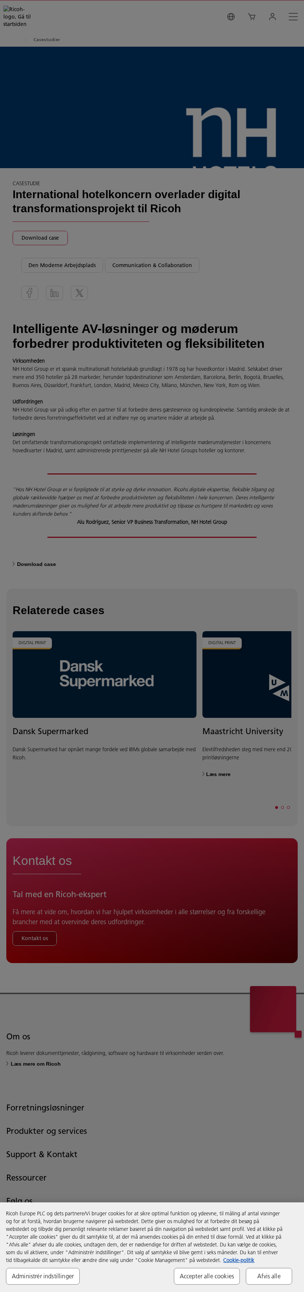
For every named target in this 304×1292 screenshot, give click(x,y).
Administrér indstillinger (43, 1276)
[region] (152, 1247)
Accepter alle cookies (207, 1276)
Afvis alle (269, 1276)
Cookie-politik (238, 1260)
